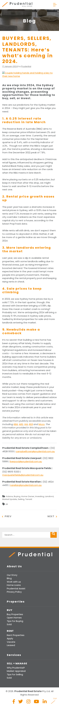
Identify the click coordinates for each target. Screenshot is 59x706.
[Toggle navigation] (55, 4)
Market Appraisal (16, 671)
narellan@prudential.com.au (26, 485)
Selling (21, 499)
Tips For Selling (15, 674)
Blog (9, 578)
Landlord (49, 496)
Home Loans (14, 585)
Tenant (28, 499)
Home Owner (27, 496)
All (7, 504)
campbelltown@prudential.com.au (35, 451)
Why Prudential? (16, 667)
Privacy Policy (14, 591)
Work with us (14, 581)
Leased (11, 645)
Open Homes (14, 617)
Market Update (9, 499)
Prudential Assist (16, 588)
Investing (39, 496)
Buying (17, 496)
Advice (9, 496)
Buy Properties (15, 614)
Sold (9, 624)
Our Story (12, 575)
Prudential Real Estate (17, 4)
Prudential (26, 66)
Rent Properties (15, 635)
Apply (10, 638)
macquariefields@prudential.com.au (22, 475)
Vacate (11, 641)
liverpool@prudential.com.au (26, 461)
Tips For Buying (15, 621)
